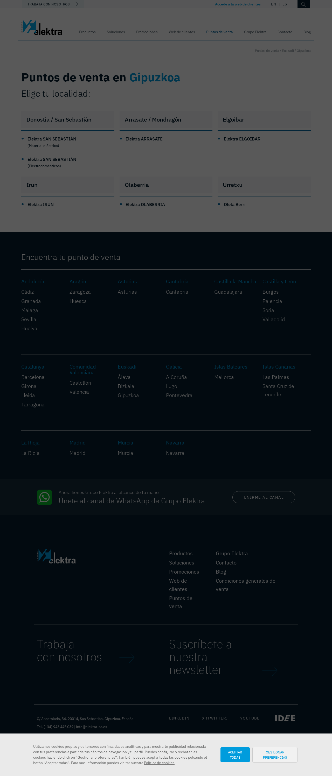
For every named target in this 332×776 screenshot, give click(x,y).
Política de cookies (159, 762)
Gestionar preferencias (275, 754)
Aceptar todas (235, 754)
